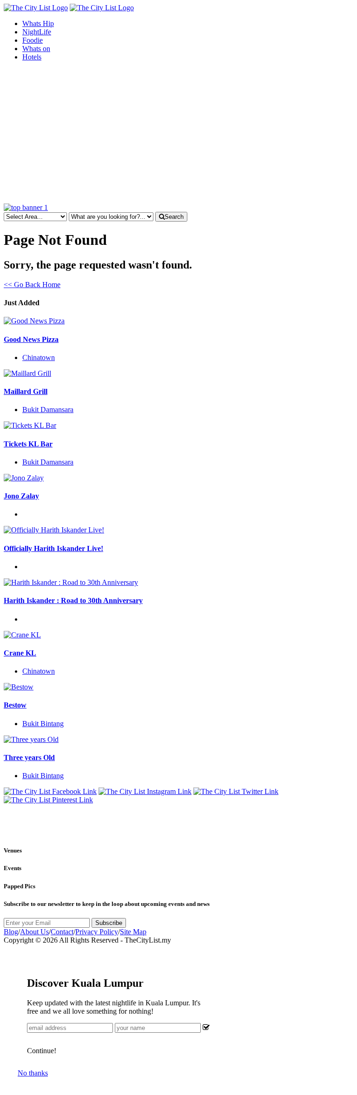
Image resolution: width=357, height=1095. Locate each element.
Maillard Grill (25, 391)
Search (174, 216)
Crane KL (20, 653)
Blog (11, 932)
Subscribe (108, 922)
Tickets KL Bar (28, 444)
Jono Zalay (21, 496)
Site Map (133, 932)
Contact (62, 932)
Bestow (15, 705)
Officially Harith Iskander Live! (53, 548)
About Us (34, 932)
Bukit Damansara (47, 409)
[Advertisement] (178, 134)
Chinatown (38, 357)
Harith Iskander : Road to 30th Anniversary (73, 600)
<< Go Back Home (32, 285)
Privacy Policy (96, 932)
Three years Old (29, 757)
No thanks (33, 1073)
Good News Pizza (31, 339)
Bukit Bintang (43, 724)
